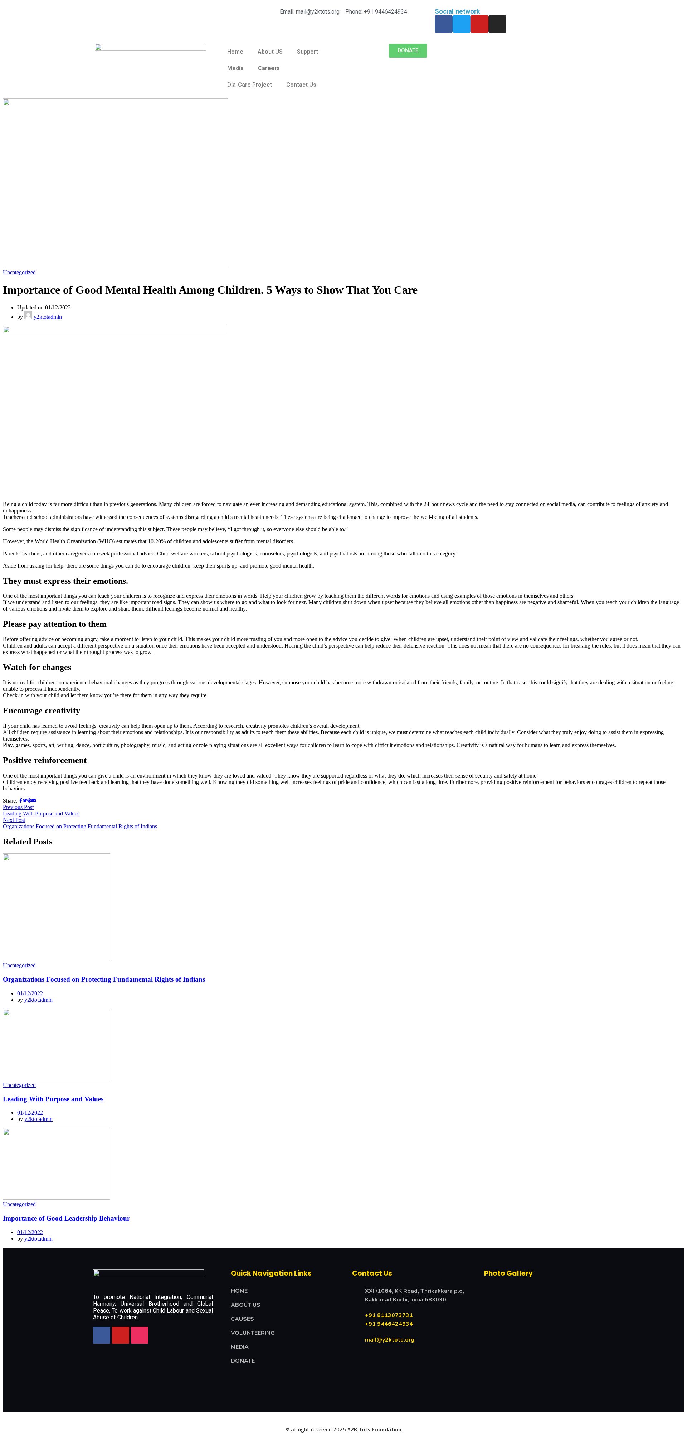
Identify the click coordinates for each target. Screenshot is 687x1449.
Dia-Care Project (249, 84)
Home (235, 51)
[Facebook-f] (444, 24)
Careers (269, 68)
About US (270, 51)
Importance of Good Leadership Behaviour (66, 1218)
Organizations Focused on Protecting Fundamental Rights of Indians (104, 979)
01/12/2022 (30, 993)
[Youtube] (479, 24)
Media (235, 68)
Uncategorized (19, 272)
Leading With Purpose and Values (53, 1099)
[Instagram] (497, 24)
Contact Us (301, 84)
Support (307, 51)
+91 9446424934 (389, 1324)
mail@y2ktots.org (389, 1340)
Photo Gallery (508, 1273)
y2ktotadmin (47, 317)
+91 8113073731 (389, 1315)
